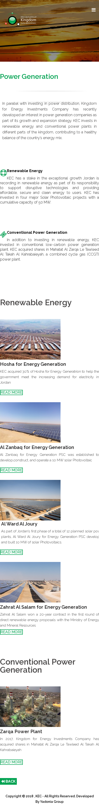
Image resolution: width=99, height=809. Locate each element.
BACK (10, 781)
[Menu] (94, 10)
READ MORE (11, 392)
